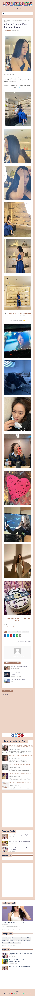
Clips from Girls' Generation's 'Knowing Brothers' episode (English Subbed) (20, 960)
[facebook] (14, 8)
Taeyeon (4, 942)
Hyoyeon (23, 937)
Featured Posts (15, 937)
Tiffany (9, 942)
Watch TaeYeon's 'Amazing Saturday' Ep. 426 (20, 835)
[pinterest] (20, 8)
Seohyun (17, 940)
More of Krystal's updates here (18, 619)
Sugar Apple (8, 30)
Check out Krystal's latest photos (19, 666)
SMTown (29, 937)
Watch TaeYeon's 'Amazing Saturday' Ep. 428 (20, 841)
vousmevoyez (10, 20)
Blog (15, 993)
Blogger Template (27, 993)
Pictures (19, 631)
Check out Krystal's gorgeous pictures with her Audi (21, 673)
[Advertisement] (17, 810)
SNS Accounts (5, 940)
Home (5, 20)
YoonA (14, 942)
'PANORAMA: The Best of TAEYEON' (13, 922)
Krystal (13, 631)
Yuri (19, 942)
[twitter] (17, 8)
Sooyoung (23, 940)
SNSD (11, 940)
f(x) (9, 631)
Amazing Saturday (6, 937)
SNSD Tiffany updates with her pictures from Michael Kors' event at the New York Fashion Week (21, 747)
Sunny (28, 940)
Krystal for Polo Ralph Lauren (18, 679)
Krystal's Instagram (9, 626)
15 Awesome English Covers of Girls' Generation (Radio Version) (20, 848)
